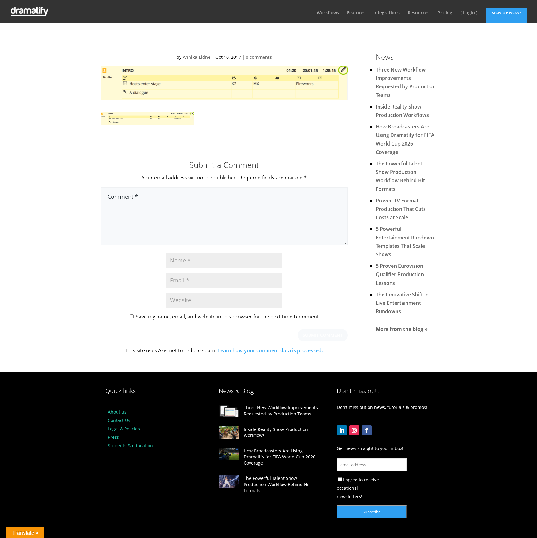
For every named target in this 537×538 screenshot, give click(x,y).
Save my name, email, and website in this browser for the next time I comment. (228, 316)
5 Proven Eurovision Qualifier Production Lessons (400, 274)
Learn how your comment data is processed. (270, 350)
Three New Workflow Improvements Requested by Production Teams (281, 411)
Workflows (328, 13)
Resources (418, 13)
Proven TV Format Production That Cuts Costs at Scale (401, 209)
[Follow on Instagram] (354, 430)
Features (356, 13)
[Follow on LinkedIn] (342, 430)
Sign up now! (506, 13)
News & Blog (236, 391)
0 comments (259, 57)
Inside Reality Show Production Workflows (276, 432)
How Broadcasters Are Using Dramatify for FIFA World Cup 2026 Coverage (279, 457)
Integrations (387, 13)
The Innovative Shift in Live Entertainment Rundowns (402, 303)
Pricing (445, 13)
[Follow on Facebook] (367, 430)
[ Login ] (469, 13)
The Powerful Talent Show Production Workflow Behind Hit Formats (277, 484)
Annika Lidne (196, 57)
